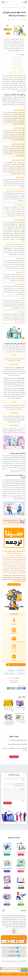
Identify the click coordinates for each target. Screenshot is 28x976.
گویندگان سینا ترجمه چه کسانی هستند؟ (14, 72)
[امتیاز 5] (10, 680)
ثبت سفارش (21, 854)
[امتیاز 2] (16, 680)
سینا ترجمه (5, 555)
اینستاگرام (21, 941)
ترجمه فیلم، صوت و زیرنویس (13, 469)
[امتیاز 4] (12, 680)
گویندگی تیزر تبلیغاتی (8, 673)
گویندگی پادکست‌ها (16, 61)
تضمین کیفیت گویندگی (17, 70)
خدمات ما (21, 7)
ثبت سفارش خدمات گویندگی (14, 584)
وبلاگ (25, 7)
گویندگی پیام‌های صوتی (15, 64)
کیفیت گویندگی (20, 670)
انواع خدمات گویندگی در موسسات (15, 57)
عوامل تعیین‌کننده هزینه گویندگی (16, 68)
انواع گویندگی (10, 670)
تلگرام (13, 941)
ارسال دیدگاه (7, 803)
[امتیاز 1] (17, 680)
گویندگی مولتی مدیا (16, 66)
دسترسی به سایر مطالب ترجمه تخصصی (17, 664)
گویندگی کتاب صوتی (16, 59)
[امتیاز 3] (14, 680)
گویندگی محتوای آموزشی (15, 62)
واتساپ (4, 941)
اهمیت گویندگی (20, 673)
